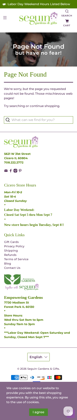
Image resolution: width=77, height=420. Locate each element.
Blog (7, 263)
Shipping (11, 250)
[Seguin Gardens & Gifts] (38, 18)
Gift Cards (11, 242)
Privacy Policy (14, 246)
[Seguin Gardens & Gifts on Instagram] (15, 171)
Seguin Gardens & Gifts (43, 368)
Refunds (10, 255)
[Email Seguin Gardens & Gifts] (6, 171)
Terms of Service (16, 259)
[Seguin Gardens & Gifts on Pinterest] (20, 171)
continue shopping (44, 106)
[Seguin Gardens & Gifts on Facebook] (11, 171)
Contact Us (12, 268)
